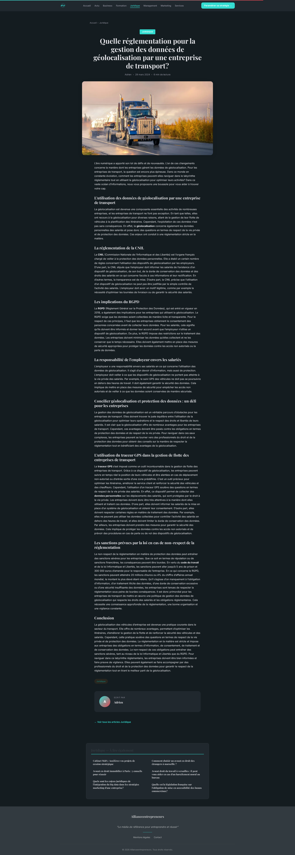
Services (179, 5)
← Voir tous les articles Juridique (112, 721)
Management (150, 5)
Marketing (166, 5)
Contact (158, 837)
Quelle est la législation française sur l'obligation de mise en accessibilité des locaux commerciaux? (177, 788)
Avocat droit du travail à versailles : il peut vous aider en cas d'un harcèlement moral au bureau (176, 774)
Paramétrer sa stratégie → (218, 5)
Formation (121, 5)
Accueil (87, 5)
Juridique (135, 5)
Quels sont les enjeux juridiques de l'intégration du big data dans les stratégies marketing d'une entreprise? (116, 784)
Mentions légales (141, 837)
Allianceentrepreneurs (147, 816)
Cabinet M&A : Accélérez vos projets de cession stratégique (114, 762)
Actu (96, 5)
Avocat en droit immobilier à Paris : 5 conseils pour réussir (117, 773)
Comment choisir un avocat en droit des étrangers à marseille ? (173, 762)
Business (107, 5)
